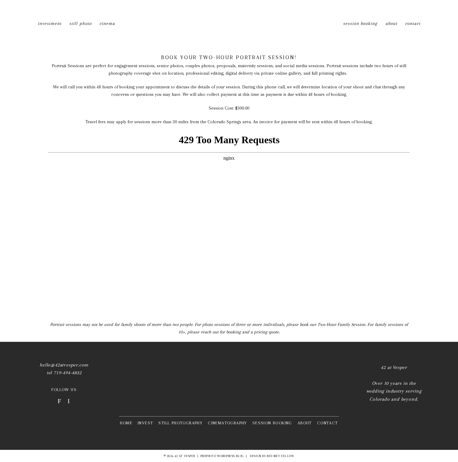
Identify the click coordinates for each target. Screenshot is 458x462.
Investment (50, 23)
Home (126, 423)
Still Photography (180, 423)
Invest (145, 423)
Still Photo (80, 23)
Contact (412, 23)
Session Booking (360, 23)
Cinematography (227, 423)
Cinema (107, 23)
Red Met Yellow (280, 456)
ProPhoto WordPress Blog (222, 456)
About (391, 23)
